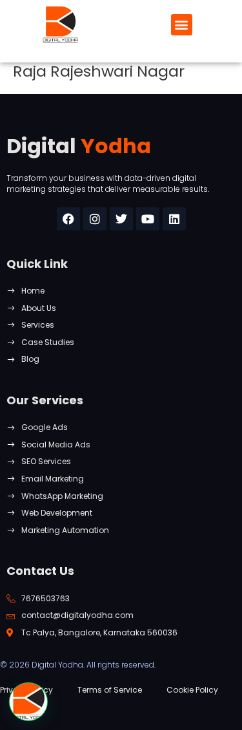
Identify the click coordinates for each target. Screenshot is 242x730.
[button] (181, 24)
